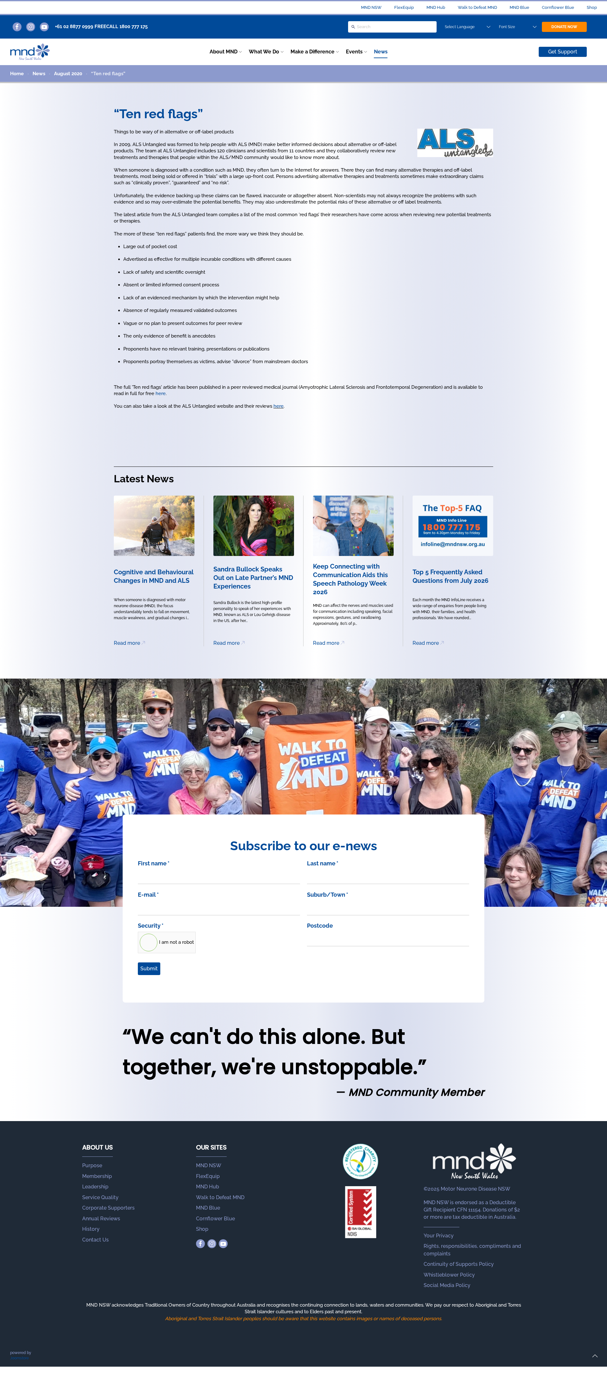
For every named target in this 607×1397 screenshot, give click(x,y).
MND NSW (371, 7)
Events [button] (354, 52)
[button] (595, 1356)
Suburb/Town (327, 894)
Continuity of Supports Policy (459, 1264)
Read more (127, 643)
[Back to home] (30, 51)
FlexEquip (404, 7)
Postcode (320, 925)
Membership (97, 1176)
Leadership (95, 1187)
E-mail (148, 894)
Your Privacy (439, 1236)
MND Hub (435, 7)
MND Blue (519, 7)
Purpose (92, 1165)
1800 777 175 (134, 26)
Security (150, 925)
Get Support (562, 52)
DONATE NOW (564, 27)
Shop (592, 7)
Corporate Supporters (108, 1208)
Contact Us (95, 1240)
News (381, 52)
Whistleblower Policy (449, 1275)
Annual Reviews (101, 1219)
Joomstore (19, 1358)
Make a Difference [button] (312, 52)
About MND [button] (223, 52)
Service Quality (100, 1197)
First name (153, 863)
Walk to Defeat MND (477, 7)
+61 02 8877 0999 (74, 26)
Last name (322, 863)
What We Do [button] (264, 52)
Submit (149, 969)
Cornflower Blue (558, 7)
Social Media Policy (447, 1285)
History (91, 1229)
